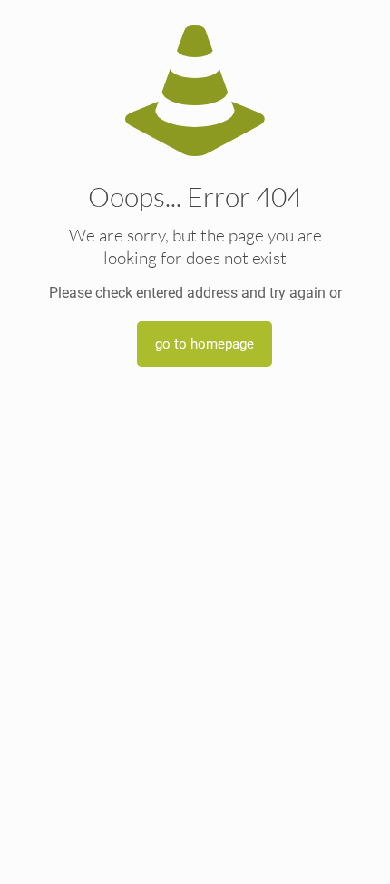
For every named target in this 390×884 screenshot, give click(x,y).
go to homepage (204, 344)
